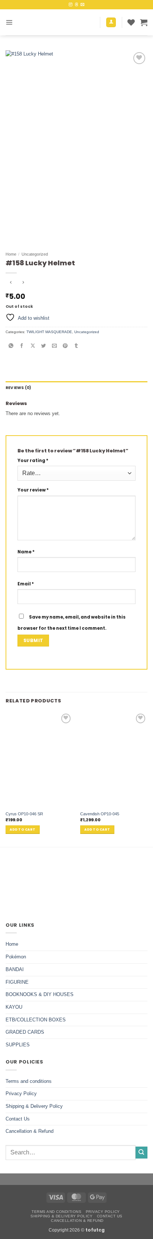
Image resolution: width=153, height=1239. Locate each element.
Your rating (32, 461)
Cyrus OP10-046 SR (24, 814)
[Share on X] (33, 346)
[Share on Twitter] (44, 346)
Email (25, 584)
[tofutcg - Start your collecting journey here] (57, 22)
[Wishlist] (131, 22)
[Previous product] (23, 283)
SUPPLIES (18, 1044)
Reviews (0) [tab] (18, 388)
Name (26, 552)
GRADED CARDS (25, 1032)
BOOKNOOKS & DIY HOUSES (40, 994)
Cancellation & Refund (29, 1131)
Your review (33, 490)
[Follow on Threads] (76, 5)
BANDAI (15, 969)
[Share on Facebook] (22, 346)
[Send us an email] (82, 5)
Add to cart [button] (22, 829)
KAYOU (14, 1007)
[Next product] (11, 283)
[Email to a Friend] (54, 346)
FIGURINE (17, 982)
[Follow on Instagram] (70, 5)
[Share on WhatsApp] (11, 346)
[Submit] (141, 1153)
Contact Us (18, 1119)
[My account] (111, 23)
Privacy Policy (21, 1093)
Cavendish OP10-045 (99, 814)
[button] (9, 22)
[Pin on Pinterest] (66, 346)
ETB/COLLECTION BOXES (36, 1020)
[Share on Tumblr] (76, 346)
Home (11, 254)
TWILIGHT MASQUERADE (49, 332)
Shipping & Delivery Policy (34, 1106)
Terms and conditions (29, 1081)
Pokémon (16, 957)
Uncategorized (35, 254)
